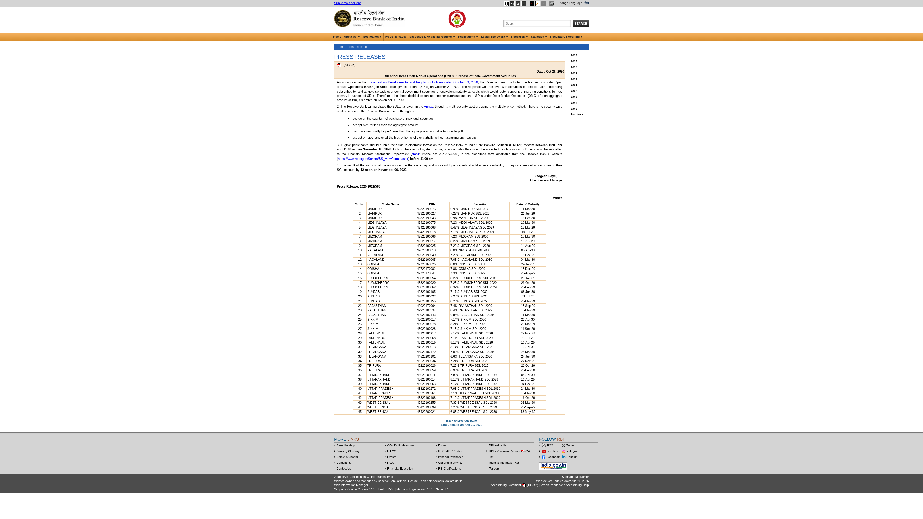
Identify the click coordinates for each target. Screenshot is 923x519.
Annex (428, 106)
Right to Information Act (504, 462)
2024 (574, 67)
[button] (506, 3)
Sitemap (567, 477)
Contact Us (344, 468)
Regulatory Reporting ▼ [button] (566, 36)
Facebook (553, 457)
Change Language (570, 3)
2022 (574, 79)
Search (581, 23)
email (415, 154)
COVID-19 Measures (400, 445)
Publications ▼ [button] (468, 36)
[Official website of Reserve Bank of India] (370, 18)
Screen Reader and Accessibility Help (564, 485)
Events (391, 457)
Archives (577, 114)
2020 (574, 91)
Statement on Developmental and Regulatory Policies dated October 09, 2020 (423, 82)
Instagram (572, 451)
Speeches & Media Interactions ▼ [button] (432, 36)
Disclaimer (582, 477)
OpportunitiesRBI (450, 462)
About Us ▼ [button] (352, 36)
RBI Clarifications (449, 468)
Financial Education (400, 468)
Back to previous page (461, 420)
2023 (574, 73)
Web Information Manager (351, 485)
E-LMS (391, 451)
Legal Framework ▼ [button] (495, 36)
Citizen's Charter (347, 457)
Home (337, 36)
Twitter (570, 445)
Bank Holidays (346, 445)
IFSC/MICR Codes (450, 451)
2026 (574, 55)
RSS (550, 445)
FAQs (390, 462)
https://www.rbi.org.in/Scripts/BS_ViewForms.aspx (373, 159)
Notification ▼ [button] (372, 36)
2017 (574, 109)
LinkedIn (572, 457)
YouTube (553, 451)
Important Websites (450, 457)
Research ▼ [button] (519, 36)
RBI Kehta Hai (498, 445)
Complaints (344, 462)
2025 (574, 61)
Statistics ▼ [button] (539, 36)
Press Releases (396, 36)
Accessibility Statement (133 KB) (515, 485)
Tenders (494, 468)
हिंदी (587, 3)
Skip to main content (347, 3)
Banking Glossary (348, 451)
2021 (574, 85)
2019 (574, 97)
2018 (574, 103)
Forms (442, 445)
